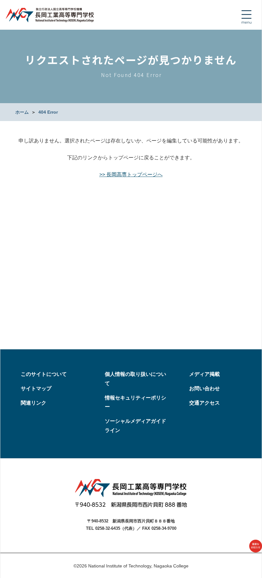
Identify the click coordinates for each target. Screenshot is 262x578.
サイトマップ (36, 388)
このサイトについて (44, 374)
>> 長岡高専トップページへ (131, 174)
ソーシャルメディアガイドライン (135, 425)
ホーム (22, 112)
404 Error (48, 112)
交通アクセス (204, 403)
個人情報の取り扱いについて (135, 378)
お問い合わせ (204, 388)
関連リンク (33, 403)
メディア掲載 (204, 374)
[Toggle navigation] (246, 17)
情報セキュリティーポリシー (135, 402)
